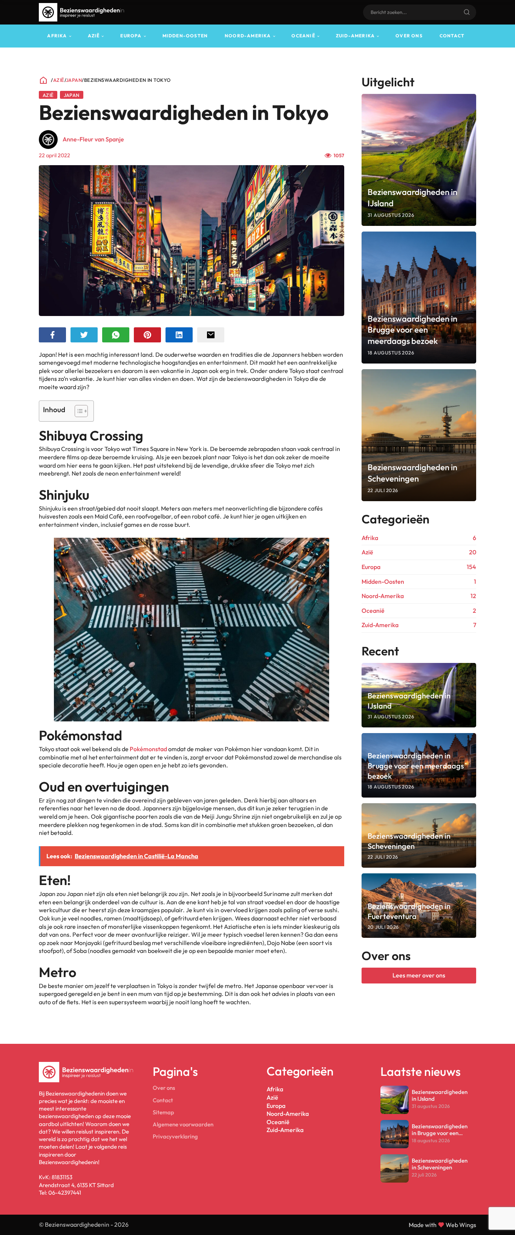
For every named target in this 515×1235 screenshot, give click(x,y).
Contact (452, 35)
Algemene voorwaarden (183, 1124)
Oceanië (303, 35)
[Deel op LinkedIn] (179, 334)
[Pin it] (147, 334)
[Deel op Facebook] (52, 334)
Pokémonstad (148, 749)
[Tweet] (84, 334)
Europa (130, 35)
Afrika (57, 35)
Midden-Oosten (185, 35)
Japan (74, 80)
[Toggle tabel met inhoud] (77, 411)
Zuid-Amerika (355, 35)
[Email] (210, 334)
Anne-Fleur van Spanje (93, 139)
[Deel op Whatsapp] (115, 334)
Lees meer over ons (418, 975)
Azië (94, 35)
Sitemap (163, 1112)
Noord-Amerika (248, 35)
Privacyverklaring (175, 1136)
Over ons (409, 35)
